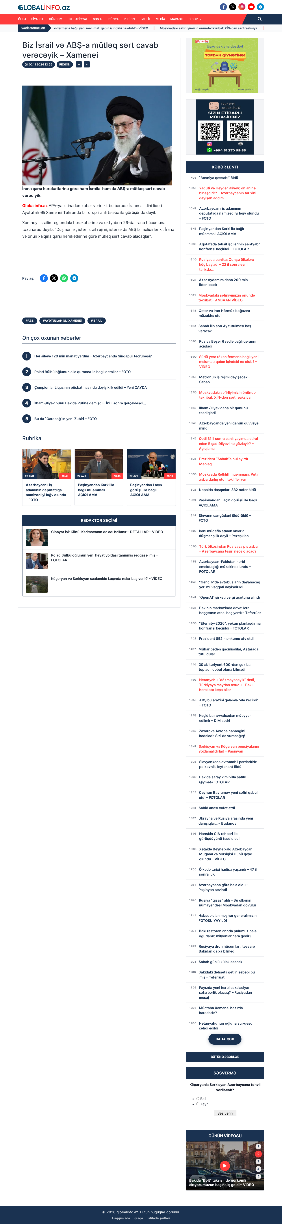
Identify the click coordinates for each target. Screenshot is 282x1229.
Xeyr (204, 1104)
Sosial (98, 19)
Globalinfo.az (35, 205)
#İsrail (96, 320)
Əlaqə (138, 1218)
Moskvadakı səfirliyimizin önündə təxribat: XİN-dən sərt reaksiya (144, 28)
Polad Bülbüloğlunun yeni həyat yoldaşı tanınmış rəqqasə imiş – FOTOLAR (104, 557)
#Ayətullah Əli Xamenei (62, 320)
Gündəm (55, 19)
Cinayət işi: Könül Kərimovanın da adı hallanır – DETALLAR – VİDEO (107, 532)
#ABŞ (30, 320)
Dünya (113, 19)
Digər (193, 19)
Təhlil (145, 19)
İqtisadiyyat (78, 19)
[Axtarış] (260, 19)
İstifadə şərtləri (158, 1218)
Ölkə (22, 19)
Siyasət (37, 19)
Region (129, 19)
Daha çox (225, 1039)
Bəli (203, 1098)
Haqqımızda (121, 1218)
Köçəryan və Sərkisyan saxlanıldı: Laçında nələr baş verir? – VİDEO (106, 578)
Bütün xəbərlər (225, 1057)
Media (160, 19)
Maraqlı (176, 19)
